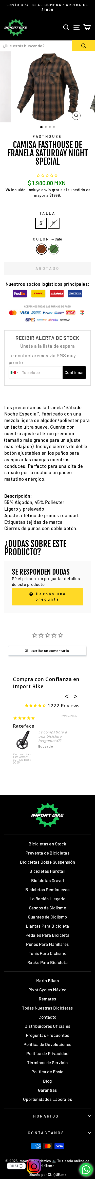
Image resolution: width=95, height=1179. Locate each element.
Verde (54, 249)
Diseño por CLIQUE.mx (47, 1174)
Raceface (23, 726)
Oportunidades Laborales (47, 1099)
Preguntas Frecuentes (47, 1035)
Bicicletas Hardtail (47, 871)
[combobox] (36, 45)
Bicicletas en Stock (47, 843)
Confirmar (74, 372)
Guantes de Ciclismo (47, 916)
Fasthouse (47, 136)
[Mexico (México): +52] (15, 372)
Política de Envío (47, 1071)
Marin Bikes (47, 980)
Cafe (41, 249)
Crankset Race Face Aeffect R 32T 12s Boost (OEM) (22, 758)
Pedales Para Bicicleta (47, 934)
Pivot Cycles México (47, 989)
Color (47, 239)
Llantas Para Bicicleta (47, 925)
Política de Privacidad (47, 1053)
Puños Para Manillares (47, 944)
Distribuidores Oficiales (47, 1026)
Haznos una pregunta (50, 596)
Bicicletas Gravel (47, 880)
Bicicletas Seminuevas (47, 889)
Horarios (46, 1116)
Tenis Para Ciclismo (48, 953)
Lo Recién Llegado (48, 898)
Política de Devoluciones (47, 1044)
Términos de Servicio (47, 1062)
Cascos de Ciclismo (47, 907)
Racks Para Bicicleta (47, 962)
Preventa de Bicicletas (47, 852)
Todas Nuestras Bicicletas (47, 1007)
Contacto (47, 1016)
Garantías (47, 1090)
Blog (47, 1080)
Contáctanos (46, 1132)
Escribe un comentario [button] (50, 650)
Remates (47, 998)
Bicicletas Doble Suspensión (47, 861)
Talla (47, 213)
